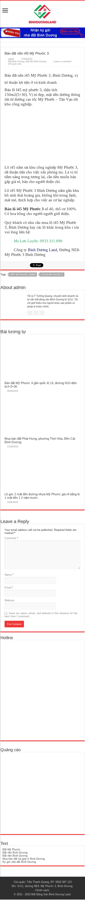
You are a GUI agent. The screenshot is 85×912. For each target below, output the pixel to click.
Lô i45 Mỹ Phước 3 (52, 274)
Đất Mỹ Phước (11, 849)
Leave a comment (62, 61)
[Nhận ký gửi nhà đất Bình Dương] (42, 32)
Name (9, 574)
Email (9, 587)
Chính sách (42, 890)
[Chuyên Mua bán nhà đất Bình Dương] (32, 690)
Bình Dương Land (42, 250)
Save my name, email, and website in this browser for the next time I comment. (41, 615)
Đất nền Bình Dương (36, 61)
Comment (11, 538)
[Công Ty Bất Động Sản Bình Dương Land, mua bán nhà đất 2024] (42, 13)
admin (11, 59)
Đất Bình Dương (16, 61)
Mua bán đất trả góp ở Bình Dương (23, 858)
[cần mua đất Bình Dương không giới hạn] (32, 792)
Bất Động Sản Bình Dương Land (50, 894)
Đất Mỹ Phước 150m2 (23, 274)
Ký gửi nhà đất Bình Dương (19, 861)
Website (9, 600)
